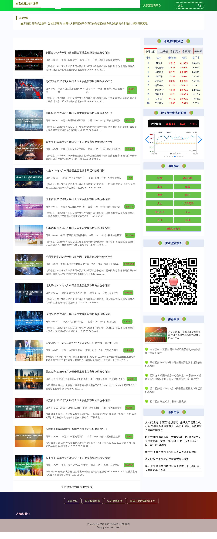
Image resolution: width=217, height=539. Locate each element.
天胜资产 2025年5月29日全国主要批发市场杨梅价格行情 (78, 371)
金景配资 (129, 149)
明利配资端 (129, 264)
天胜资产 (132, 378)
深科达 (159, 98)
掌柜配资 (129, 120)
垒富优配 (72, 501)
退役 (159, 220)
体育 (159, 194)
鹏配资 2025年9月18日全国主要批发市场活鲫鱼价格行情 (78, 52)
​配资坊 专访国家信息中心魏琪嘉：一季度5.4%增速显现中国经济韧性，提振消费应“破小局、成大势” (173, 377)
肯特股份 (159, 71)
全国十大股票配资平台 (148, 5)
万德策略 (131, 90)
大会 (159, 203)
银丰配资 (129, 465)
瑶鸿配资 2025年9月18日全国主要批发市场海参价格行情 (78, 314)
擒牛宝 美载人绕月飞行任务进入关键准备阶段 (171, 452)
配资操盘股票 (92, 501)
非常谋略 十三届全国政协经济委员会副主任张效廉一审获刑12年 (82, 343)
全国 (187, 186)
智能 (159, 178)
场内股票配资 (115, 501)
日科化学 (159, 94)
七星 (130, 177)
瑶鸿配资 (127, 321)
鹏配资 (130, 59)
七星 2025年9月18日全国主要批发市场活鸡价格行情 (75, 170)
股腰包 (129, 436)
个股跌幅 (163, 51)
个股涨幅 (150, 51)
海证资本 (159, 211)
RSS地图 (113, 524)
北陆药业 (159, 89)
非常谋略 (128, 350)
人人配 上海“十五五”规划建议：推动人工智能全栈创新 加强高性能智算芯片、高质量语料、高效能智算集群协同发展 (173, 426)
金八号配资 (188, 203)
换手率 (198, 51)
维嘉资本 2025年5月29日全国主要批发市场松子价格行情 (78, 400)
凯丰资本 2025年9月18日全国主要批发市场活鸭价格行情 (78, 228)
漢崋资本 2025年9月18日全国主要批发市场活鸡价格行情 (78, 199)
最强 (187, 220)
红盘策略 (187, 178)
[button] (147, 139)
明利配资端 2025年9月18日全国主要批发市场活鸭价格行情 (79, 256)
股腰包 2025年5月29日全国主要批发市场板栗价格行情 (76, 429)
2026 (187, 194)
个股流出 (187, 51)
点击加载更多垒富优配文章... (76, 487)
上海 (159, 186)
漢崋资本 (129, 206)
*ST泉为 (159, 103)
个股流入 (175, 51)
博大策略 (128, 292)
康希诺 (159, 76)
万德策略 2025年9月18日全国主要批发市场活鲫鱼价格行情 (79, 81)
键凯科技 (159, 85)
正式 (187, 211)
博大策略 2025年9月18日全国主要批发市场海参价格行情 (78, 285)
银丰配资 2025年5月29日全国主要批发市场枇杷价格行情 (78, 457)
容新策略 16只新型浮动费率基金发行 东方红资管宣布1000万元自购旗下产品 (184, 334)
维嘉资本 (130, 407)
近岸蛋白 (159, 80)
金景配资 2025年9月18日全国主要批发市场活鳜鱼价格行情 (79, 141)
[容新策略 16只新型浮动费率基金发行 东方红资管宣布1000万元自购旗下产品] (156, 334)
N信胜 (159, 63)
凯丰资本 (130, 235)
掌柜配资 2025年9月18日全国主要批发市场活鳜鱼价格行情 (79, 113)
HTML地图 (124, 524)
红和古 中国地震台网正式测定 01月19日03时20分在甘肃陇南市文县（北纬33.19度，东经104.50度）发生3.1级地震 (173, 440)
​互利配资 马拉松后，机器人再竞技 (168, 401)
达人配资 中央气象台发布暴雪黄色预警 (167, 459)
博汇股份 (159, 67)
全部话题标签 (173, 228)
